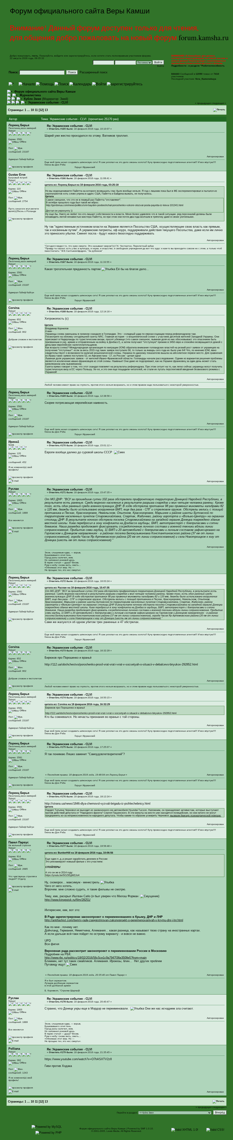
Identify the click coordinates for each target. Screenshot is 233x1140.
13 (46, 110)
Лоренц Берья (18, 125)
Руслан (13, 488)
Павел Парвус (18, 842)
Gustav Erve (16, 174)
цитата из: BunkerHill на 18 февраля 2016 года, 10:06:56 (79, 852)
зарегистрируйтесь (79, 55)
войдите (58, 55)
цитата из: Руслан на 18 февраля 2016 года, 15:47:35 (77, 587)
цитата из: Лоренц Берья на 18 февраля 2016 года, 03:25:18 (82, 184)
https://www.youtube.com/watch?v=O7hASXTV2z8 (78, 1059)
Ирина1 (13, 441)
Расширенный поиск (93, 72)
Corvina (13, 308)
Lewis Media (112, 1131)
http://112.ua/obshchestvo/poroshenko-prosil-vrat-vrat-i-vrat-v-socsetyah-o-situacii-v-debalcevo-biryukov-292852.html (121, 664)
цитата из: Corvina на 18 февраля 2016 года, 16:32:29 (77, 704)
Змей (63, 99)
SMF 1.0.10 (147, 1128)
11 (36, 110)
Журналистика (30, 95)
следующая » (218, 103)
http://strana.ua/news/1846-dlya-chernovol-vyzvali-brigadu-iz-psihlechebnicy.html (97, 803)
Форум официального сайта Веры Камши (45, 91)
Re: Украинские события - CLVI (69, 126)
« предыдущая (203, 103)
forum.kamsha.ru (204, 37)
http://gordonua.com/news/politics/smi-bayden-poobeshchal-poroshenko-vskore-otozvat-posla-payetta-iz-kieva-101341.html (114, 205)
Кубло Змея (32, 99)
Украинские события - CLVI (48, 102)
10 (32, 110)
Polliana (14, 1048)
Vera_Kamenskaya (205, 79)
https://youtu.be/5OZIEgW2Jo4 (62, 875)
